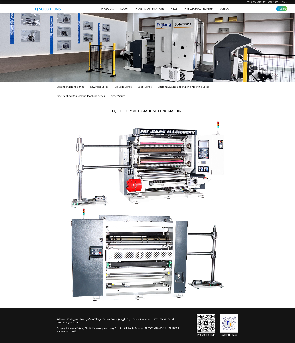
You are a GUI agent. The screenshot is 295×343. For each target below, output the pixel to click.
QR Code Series (123, 86)
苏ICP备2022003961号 (156, 328)
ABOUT (124, 8)
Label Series (145, 86)
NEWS (174, 8)
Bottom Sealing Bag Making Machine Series (183, 86)
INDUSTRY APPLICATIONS (149, 8)
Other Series (118, 96)
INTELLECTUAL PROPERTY (199, 8)
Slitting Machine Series (70, 86)
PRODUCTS (107, 8)
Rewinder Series (99, 86)
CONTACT (225, 8)
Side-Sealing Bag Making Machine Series (81, 96)
